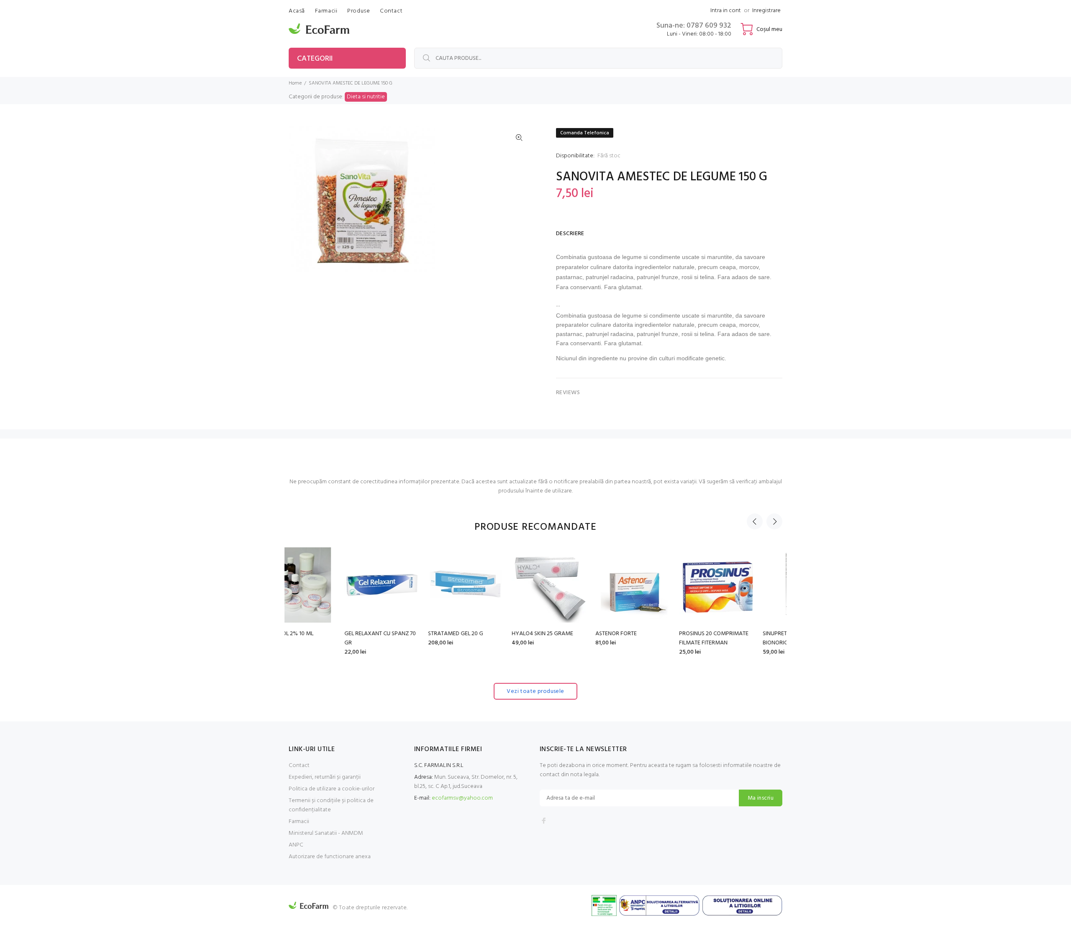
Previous (755, 521)
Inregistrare (766, 10)
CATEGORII (315, 59)
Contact (299, 765)
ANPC (296, 845)
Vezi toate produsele (535, 691)
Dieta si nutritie (366, 97)
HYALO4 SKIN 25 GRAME (403, 634)
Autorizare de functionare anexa (330, 857)
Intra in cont (725, 10)
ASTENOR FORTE (476, 634)
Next (774, 521)
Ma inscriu (761, 798)
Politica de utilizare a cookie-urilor (331, 789)
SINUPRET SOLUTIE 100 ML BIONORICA (655, 638)
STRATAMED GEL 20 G (316, 634)
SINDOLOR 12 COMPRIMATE (741, 634)
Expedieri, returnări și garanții (325, 777)
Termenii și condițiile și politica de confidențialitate (331, 805)
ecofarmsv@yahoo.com (462, 798)
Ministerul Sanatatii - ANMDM (326, 833)
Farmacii (299, 821)
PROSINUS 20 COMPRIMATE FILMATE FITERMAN (574, 638)
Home (295, 83)
